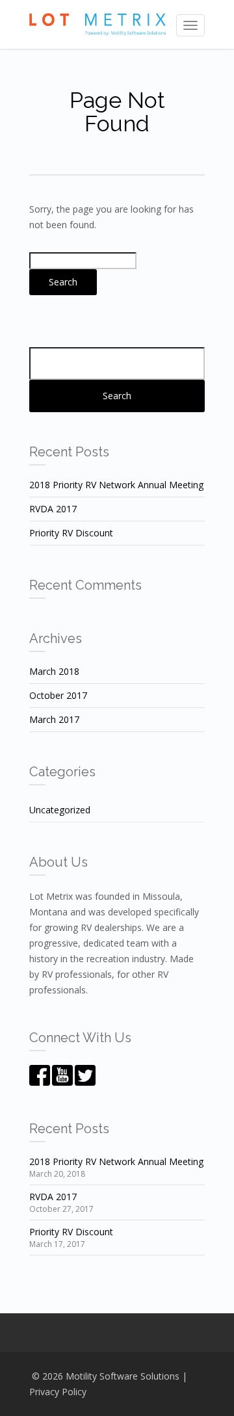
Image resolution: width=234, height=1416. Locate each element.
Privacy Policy (57, 1391)
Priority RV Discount (71, 533)
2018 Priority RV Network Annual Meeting (116, 485)
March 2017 (54, 719)
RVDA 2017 (53, 509)
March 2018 (54, 671)
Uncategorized (59, 810)
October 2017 (58, 695)
